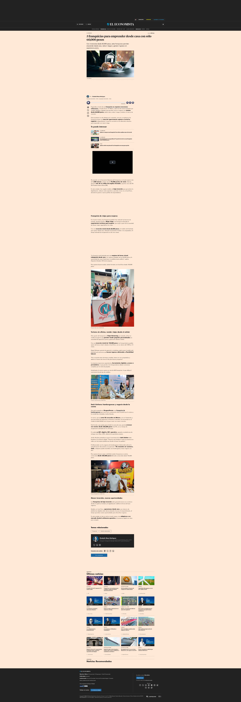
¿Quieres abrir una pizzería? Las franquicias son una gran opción (114, 145)
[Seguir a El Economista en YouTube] (148, 685)
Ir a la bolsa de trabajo (95, 690)
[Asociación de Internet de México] (159, 697)
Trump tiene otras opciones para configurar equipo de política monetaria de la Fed (111, 589)
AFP (88, 593)
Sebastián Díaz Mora (125, 654)
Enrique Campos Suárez (143, 654)
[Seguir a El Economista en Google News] (146, 687)
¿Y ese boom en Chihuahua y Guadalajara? (110, 629)
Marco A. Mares (90, 613)
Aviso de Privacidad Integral (102, 678)
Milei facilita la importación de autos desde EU (145, 629)
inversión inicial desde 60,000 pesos (107, 228)
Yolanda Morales (90, 654)
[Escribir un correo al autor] (99, 545)
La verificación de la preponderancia (91, 629)
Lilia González (124, 613)
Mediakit (88, 676)
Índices (143, 29)
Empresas (140, 586)
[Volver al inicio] (105, 671)
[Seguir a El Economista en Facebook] (140, 685)
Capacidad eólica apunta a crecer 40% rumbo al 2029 (145, 589)
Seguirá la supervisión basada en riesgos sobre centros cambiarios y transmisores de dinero (111, 650)
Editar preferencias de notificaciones (88, 680)
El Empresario (102, 130)
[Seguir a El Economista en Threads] (148, 687)
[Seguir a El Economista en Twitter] (143, 685)
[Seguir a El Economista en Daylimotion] (157, 685)
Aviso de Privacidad (91, 678)
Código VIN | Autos (125, 606)
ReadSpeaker (123, 103)
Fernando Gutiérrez (108, 654)
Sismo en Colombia (111, 29)
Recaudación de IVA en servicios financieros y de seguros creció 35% (129, 650)
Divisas (147, 29)
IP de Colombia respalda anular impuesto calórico (128, 629)
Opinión (88, 606)
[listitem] (88, 102)
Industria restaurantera (105, 531)
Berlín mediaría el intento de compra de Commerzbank (127, 589)
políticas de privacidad (148, 680)
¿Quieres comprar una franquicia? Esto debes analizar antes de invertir (116, 132)
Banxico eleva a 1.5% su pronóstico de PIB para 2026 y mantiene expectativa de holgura (94, 650)
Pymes (101, 143)
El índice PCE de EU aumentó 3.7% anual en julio (94, 589)
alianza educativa (130, 29)
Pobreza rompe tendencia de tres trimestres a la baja (111, 609)
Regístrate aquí (140, 677)
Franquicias (94, 531)
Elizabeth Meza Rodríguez (98, 96)
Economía (89, 586)
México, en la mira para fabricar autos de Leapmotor (128, 609)
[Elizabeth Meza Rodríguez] (88, 96)
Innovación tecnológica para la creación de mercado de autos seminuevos (145, 609)
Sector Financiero (124, 586)
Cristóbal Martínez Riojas (108, 613)
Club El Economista (106, 674)
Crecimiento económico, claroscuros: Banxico (92, 609)
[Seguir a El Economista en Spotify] (151, 685)
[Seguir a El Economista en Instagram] (154, 685)
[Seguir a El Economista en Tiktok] (151, 687)
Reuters (106, 593)
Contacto (111, 678)
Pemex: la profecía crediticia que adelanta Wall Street (145, 650)
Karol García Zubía (142, 593)
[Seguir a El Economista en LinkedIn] (146, 685)
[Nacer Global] (84, 686)
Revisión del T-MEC (121, 29)
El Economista (91, 674)
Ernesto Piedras (142, 613)
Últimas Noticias (95, 29)
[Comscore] (151, 697)
